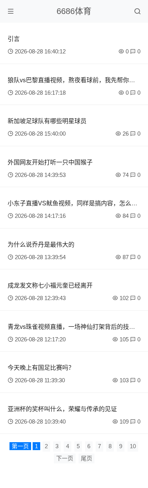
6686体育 (74, 11)
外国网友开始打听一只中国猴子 (50, 162)
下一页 (64, 458)
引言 (14, 39)
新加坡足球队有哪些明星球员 (47, 121)
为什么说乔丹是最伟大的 (41, 244)
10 (133, 446)
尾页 (86, 458)
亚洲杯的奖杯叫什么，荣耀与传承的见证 (62, 409)
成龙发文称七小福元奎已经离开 (50, 285)
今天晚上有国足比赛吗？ (41, 367)
